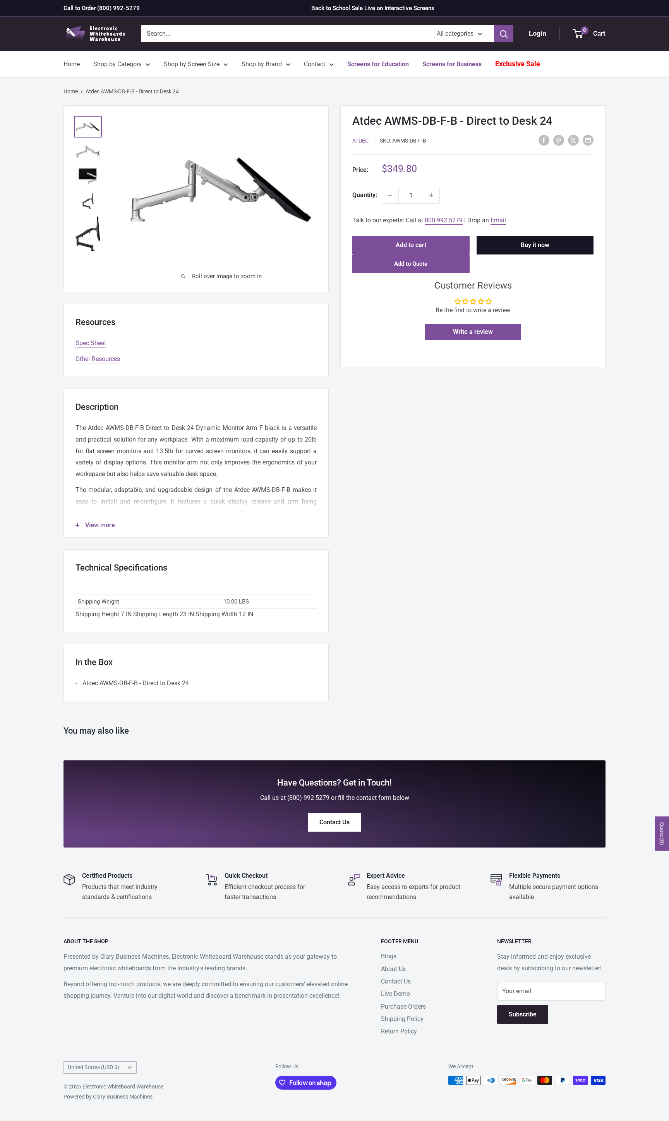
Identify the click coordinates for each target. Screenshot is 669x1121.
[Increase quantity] (431, 195)
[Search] (503, 33)
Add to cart (411, 245)
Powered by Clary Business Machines (108, 1096)
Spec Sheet (90, 343)
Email (498, 220)
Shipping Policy (402, 1019)
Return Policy (399, 1031)
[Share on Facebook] (544, 140)
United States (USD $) (93, 1067)
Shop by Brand (262, 64)
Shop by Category (117, 64)
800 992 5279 (444, 220)
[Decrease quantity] (390, 195)
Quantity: (364, 195)
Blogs (388, 956)
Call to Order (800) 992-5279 (101, 8)
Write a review (473, 331)
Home (71, 64)
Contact (314, 64)
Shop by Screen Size (192, 64)
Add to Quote (410, 263)
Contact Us (396, 981)
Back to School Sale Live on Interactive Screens (372, 8)
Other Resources (97, 359)
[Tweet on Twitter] (573, 140)
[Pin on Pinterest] (558, 140)
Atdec (360, 141)
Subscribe (523, 1014)
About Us (393, 969)
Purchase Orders (403, 1006)
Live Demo (395, 993)
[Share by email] (588, 140)
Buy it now (535, 245)
